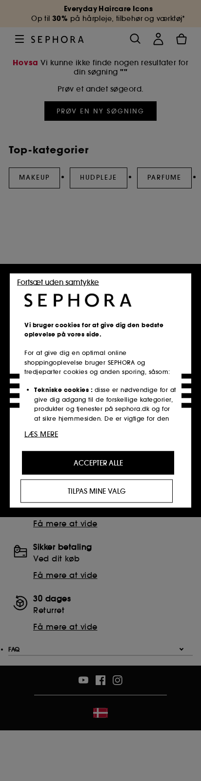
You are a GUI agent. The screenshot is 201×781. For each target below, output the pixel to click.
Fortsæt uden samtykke (58, 282)
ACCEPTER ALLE (98, 463)
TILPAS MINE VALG (97, 491)
